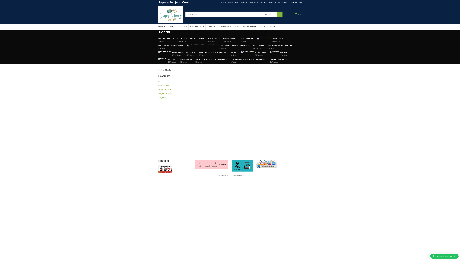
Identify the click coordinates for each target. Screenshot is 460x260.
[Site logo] (170, 14)
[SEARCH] (279, 14)
